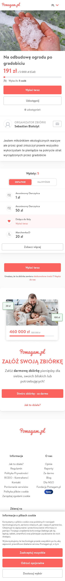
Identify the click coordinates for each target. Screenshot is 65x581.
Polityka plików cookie (16, 491)
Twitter (17, 439)
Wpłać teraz (32, 90)
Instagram (27, 439)
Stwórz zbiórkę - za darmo (32, 393)
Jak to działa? (32, 405)
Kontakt (16, 482)
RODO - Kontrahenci (16, 477)
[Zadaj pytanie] (57, 124)
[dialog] (32, 546)
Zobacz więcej (32, 247)
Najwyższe (43, 182)
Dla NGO (49, 482)
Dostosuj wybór (32, 573)
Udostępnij (32, 101)
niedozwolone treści (42, 276)
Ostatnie (20, 182)
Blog (48, 477)
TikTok (48, 439)
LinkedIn (37, 439)
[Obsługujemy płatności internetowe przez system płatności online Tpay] (48, 491)
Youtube (58, 439)
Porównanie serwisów (16, 486)
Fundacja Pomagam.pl (49, 486)
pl (52, 5)
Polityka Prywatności (16, 473)
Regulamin (16, 468)
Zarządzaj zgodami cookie (16, 496)
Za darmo (49, 473)
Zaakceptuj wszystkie (32, 552)
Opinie (48, 464)
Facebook (6, 439)
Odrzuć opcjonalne (32, 563)
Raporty (48, 468)
